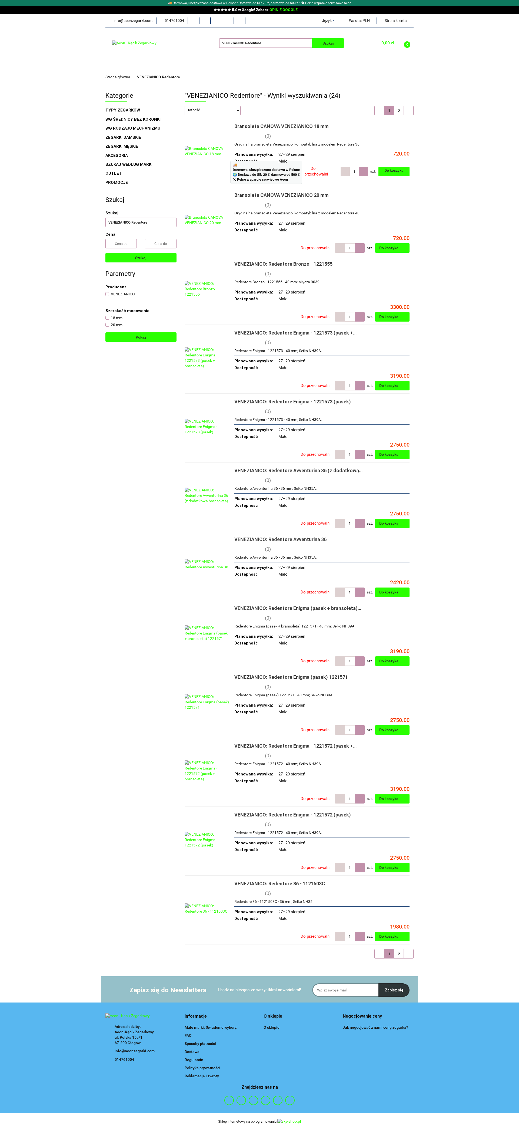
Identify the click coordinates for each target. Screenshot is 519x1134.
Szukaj (141, 258)
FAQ (188, 1035)
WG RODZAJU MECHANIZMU (133, 128)
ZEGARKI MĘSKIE (122, 146)
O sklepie (272, 1027)
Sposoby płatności (200, 1043)
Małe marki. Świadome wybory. (211, 1027)
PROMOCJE (116, 182)
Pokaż (141, 337)
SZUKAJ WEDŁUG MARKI (129, 164)
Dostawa (192, 1051)
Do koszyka (394, 170)
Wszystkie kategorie (147, 65)
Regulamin (194, 1060)
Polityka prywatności (202, 1068)
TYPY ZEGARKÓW (123, 110)
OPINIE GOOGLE (284, 10)
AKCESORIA (117, 155)
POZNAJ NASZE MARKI (273, 65)
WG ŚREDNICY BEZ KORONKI (133, 119)
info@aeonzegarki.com (135, 1051)
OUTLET (113, 173)
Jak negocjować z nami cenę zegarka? (375, 1027)
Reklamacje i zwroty (202, 1076)
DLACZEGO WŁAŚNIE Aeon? (214, 65)
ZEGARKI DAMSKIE (123, 137)
